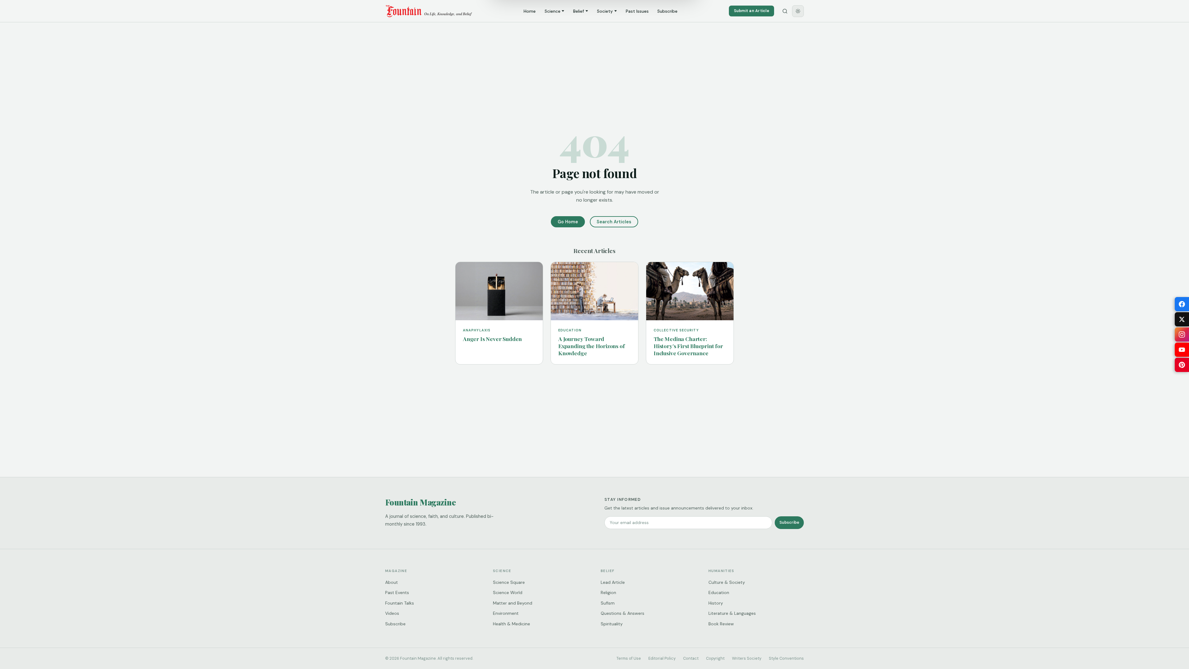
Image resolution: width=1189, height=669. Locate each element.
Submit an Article (751, 10)
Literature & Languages (732, 613)
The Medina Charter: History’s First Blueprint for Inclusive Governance (688, 345)
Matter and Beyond (512, 603)
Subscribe (667, 11)
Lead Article (613, 582)
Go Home (568, 222)
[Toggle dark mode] (798, 11)
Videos (392, 613)
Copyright (715, 658)
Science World (507, 592)
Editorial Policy (662, 658)
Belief (578, 11)
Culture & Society (726, 582)
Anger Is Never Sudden (492, 338)
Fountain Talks (399, 603)
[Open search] (785, 11)
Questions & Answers (622, 613)
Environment (506, 613)
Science (552, 11)
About (391, 582)
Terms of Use (628, 658)
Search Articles (614, 222)
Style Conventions (786, 658)
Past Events (397, 592)
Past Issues (637, 11)
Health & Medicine (511, 624)
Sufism (608, 603)
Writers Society (746, 658)
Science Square (509, 582)
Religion (608, 592)
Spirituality (612, 624)
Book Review (721, 624)
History (715, 603)
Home (530, 11)
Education (718, 592)
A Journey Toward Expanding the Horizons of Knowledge (591, 345)
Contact (691, 658)
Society (605, 11)
